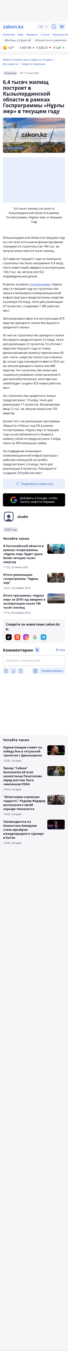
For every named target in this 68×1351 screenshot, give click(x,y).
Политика (9, 34)
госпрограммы (39, 284)
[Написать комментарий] (34, 660)
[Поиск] (54, 26)
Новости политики (33, 64)
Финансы (32, 34)
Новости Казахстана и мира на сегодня (27, 59)
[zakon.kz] (13, 26)
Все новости (10, 64)
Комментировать (52, 670)
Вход (62, 650)
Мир (20, 34)
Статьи (45, 34)
